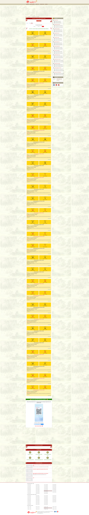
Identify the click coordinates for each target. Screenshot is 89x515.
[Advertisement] (44, 11)
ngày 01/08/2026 (30, 36)
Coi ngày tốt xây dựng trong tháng (58, 31)
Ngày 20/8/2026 (46, 488)
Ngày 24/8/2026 (46, 493)
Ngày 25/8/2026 (54, 484)
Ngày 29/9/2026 (54, 500)
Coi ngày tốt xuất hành (57, 50)
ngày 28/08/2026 (30, 355)
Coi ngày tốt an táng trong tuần (58, 38)
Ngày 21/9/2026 (46, 500)
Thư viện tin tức (42, 4)
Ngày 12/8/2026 (37, 488)
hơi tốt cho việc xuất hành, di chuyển (39, 118)
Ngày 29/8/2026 (54, 489)
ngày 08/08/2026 (30, 119)
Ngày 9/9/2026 (37, 495)
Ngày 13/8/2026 (37, 489)
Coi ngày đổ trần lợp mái (57, 24)
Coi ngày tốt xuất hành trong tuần (58, 51)
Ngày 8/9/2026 (29, 504)
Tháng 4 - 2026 (37, 506)
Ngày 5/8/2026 (29, 489)
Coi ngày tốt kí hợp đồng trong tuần (59, 64)
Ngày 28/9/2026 (54, 499)
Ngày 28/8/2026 (54, 488)
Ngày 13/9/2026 (37, 500)
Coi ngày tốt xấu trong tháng (58, 22)
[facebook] (54, 85)
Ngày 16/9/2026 (37, 504)
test (33, 477)
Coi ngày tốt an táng (56, 37)
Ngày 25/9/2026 (54, 495)
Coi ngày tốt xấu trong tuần (58, 21)
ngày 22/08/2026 (30, 284)
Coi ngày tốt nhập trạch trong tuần (58, 47)
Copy (42, 424)
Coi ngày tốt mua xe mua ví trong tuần (59, 60)
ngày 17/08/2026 (30, 225)
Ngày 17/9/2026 (46, 495)
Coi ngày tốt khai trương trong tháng (59, 57)
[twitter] (59, 85)
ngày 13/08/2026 (30, 178)
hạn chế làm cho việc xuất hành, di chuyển (38, 59)
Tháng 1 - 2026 (29, 506)
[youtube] (56, 85)
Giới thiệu (46, 4)
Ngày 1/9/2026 (29, 495)
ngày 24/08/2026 (30, 308)
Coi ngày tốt (37, 4)
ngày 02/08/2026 (30, 48)
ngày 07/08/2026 (30, 107)
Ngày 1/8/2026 (29, 484)
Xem (42, 26)
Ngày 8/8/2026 (29, 493)
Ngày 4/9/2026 (29, 499)
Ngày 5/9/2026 (29, 500)
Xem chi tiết (49, 41)
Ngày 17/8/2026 (46, 484)
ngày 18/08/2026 (30, 237)
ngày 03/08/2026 (30, 60)
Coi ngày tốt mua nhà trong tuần (58, 34)
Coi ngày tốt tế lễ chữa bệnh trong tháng (59, 73)
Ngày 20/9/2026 (46, 499)
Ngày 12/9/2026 (37, 499)
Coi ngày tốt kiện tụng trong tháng (58, 44)
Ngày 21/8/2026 (46, 489)
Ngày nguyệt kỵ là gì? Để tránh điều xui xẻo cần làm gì (40, 473)
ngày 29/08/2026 (30, 367)
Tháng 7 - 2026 (46, 506)
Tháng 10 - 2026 (54, 506)
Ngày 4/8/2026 (29, 488)
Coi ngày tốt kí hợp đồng (57, 63)
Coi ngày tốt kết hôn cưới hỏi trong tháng (59, 70)
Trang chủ (27, 4)
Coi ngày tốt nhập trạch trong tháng (59, 48)
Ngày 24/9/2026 (46, 504)
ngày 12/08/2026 (30, 166)
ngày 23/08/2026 (30, 296)
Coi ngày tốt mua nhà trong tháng (58, 35)
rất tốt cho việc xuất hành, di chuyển (39, 354)
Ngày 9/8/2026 (37, 484)
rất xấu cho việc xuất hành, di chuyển (39, 47)
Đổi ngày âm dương (32, 4)
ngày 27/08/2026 (30, 343)
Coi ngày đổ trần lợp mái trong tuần (59, 25)
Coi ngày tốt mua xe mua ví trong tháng (59, 61)
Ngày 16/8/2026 (37, 493)
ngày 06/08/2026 (30, 95)
